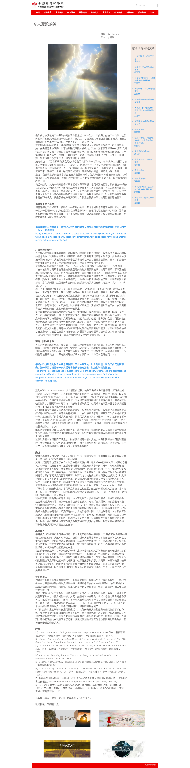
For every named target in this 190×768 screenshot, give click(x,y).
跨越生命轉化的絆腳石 (144, 99)
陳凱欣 (137, 146)
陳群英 (137, 181)
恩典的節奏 (139, 170)
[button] (48, 12)
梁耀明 (137, 102)
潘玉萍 (137, 154)
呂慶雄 (137, 192)
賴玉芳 (137, 72)
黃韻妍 (137, 165)
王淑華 (137, 83)
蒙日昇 (137, 94)
